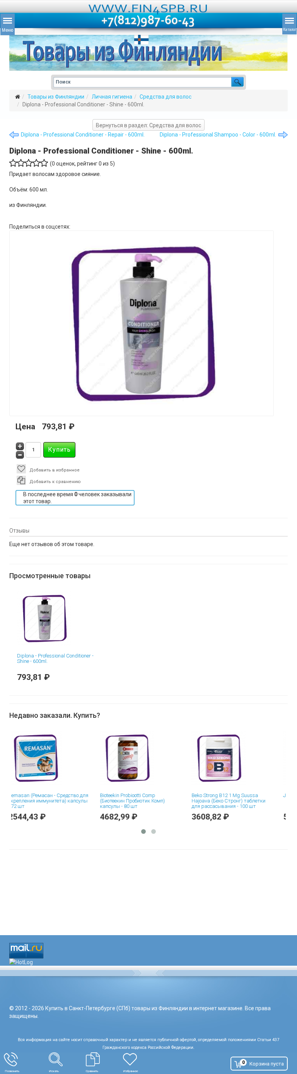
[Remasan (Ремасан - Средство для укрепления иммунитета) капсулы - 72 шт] (56, 758)
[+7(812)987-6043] (26, 1059)
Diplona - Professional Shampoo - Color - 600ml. (218, 134)
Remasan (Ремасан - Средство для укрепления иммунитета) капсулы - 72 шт (56, 800)
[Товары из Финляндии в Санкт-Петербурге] (148, 53)
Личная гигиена (112, 97)
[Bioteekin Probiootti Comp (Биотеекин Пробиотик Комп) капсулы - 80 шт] (148, 758)
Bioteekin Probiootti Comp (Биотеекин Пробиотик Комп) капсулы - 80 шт (140, 800)
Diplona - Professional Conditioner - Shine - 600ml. (55, 658)
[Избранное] (145, 1059)
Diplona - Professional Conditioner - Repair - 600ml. (83, 134)
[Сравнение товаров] (104, 1059)
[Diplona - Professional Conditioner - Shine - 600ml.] (57, 618)
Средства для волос (165, 97)
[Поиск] (67, 1059)
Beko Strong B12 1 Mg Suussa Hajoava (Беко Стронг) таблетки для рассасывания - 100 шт (236, 800)
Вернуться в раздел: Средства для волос (148, 125)
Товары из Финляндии (55, 97)
